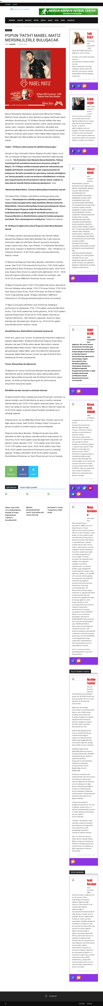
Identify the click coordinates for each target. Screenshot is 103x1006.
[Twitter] (84, 488)
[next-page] (10, 525)
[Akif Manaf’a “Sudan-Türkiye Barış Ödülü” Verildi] (56, 499)
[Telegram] (73, 494)
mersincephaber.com (86, 79)
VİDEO (63, 20)
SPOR (56, 20)
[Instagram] (78, 86)
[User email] (84, 86)
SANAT (50, 20)
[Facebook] (73, 86)
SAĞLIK (43, 20)
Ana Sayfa (8, 26)
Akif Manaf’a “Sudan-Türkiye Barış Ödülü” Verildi (55, 510)
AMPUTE (20, 20)
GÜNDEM (12, 20)
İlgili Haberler (12, 487)
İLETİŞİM (7, 4)
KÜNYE (15, 4)
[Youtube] (90, 488)
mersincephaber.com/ (86, 144)
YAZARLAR (70, 20)
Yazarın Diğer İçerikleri (28, 487)
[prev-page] (6, 525)
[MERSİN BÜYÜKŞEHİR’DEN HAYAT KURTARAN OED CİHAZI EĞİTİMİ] (35, 499)
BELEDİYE (28, 20)
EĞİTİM (36, 20)
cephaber (12, 44)
